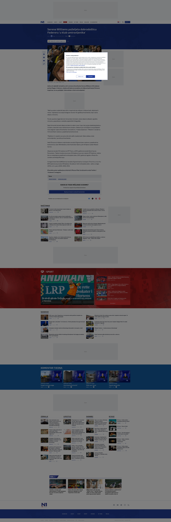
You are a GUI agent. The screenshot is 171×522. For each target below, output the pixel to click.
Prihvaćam (90, 76)
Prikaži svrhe (80, 76)
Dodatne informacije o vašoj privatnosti (77, 65)
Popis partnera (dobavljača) (71, 72)
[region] (86, 66)
